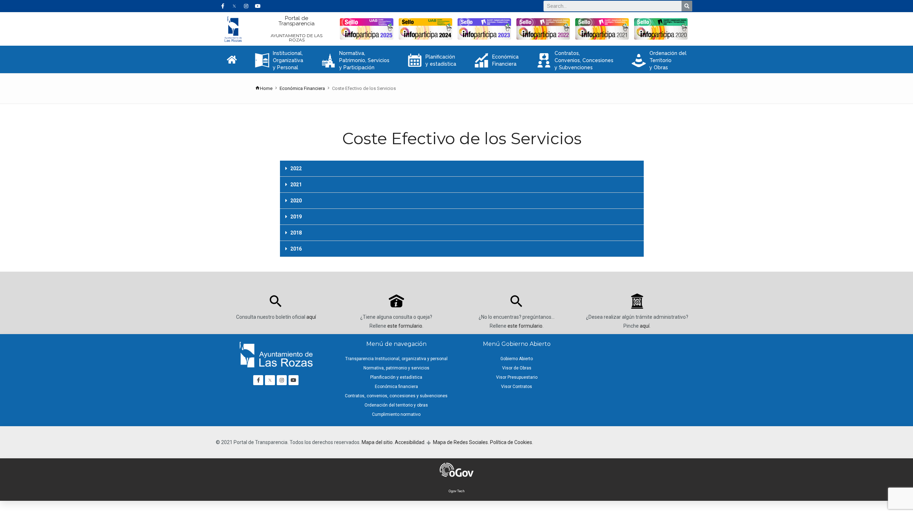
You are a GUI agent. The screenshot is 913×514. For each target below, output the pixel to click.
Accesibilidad (409, 442)
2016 (296, 249)
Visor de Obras (516, 368)
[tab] (462, 169)
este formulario (404, 326)
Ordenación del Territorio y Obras (659, 60)
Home (266, 88)
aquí (311, 317)
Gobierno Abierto (516, 358)
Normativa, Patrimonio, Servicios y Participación (355, 60)
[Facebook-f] (223, 6)
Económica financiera (396, 386)
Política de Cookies (511, 442)
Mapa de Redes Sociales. (460, 442)
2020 (296, 200)
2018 (296, 233)
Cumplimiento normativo (396, 414)
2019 (296, 217)
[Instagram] (246, 6)
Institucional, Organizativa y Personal (279, 60)
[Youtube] (258, 6)
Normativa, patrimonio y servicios (396, 368)
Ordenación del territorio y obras (396, 405)
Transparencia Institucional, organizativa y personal (396, 358)
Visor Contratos (516, 386)
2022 (296, 168)
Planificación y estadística (432, 60)
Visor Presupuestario (516, 377)
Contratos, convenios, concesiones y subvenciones (396, 395)
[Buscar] (687, 6)
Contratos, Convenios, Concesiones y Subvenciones (575, 60)
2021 (296, 184)
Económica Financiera (496, 60)
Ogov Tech (457, 491)
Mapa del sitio (377, 442)
